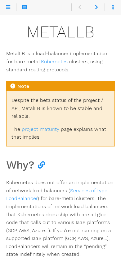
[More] (113, 7)
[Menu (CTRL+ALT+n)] (8, 7)
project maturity (40, 129)
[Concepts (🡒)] (96, 7)
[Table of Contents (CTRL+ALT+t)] (24, 7)
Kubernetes (54, 62)
